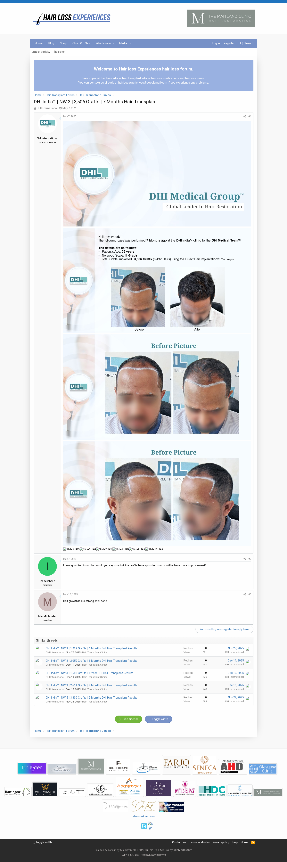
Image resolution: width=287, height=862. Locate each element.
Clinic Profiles (81, 43)
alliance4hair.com (144, 816)
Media (123, 43)
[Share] (244, 116)
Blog (51, 43)
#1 (249, 116)
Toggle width (43, 842)
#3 (249, 594)
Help (235, 842)
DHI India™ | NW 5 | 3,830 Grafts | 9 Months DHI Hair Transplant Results (91, 697)
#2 (249, 558)
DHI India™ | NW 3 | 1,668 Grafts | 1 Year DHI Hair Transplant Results (89, 673)
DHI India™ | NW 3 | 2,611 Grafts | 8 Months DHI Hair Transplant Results (91, 685)
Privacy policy (221, 842)
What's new (103, 43)
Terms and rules (199, 842)
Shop (63, 43)
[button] (113, 43)
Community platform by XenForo (126, 850)
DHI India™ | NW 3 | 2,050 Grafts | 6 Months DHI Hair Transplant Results (91, 660)
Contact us (179, 842)
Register (59, 51)
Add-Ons (164, 850)
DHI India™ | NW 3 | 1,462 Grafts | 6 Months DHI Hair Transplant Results (91, 648)
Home (39, 43)
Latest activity (41, 51)
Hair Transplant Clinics (95, 652)
